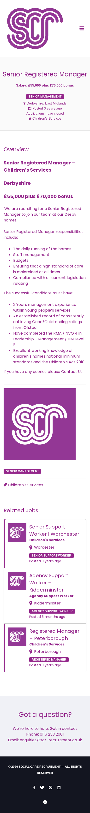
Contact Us (72, 371)
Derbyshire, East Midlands (46, 103)
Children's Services (46, 118)
